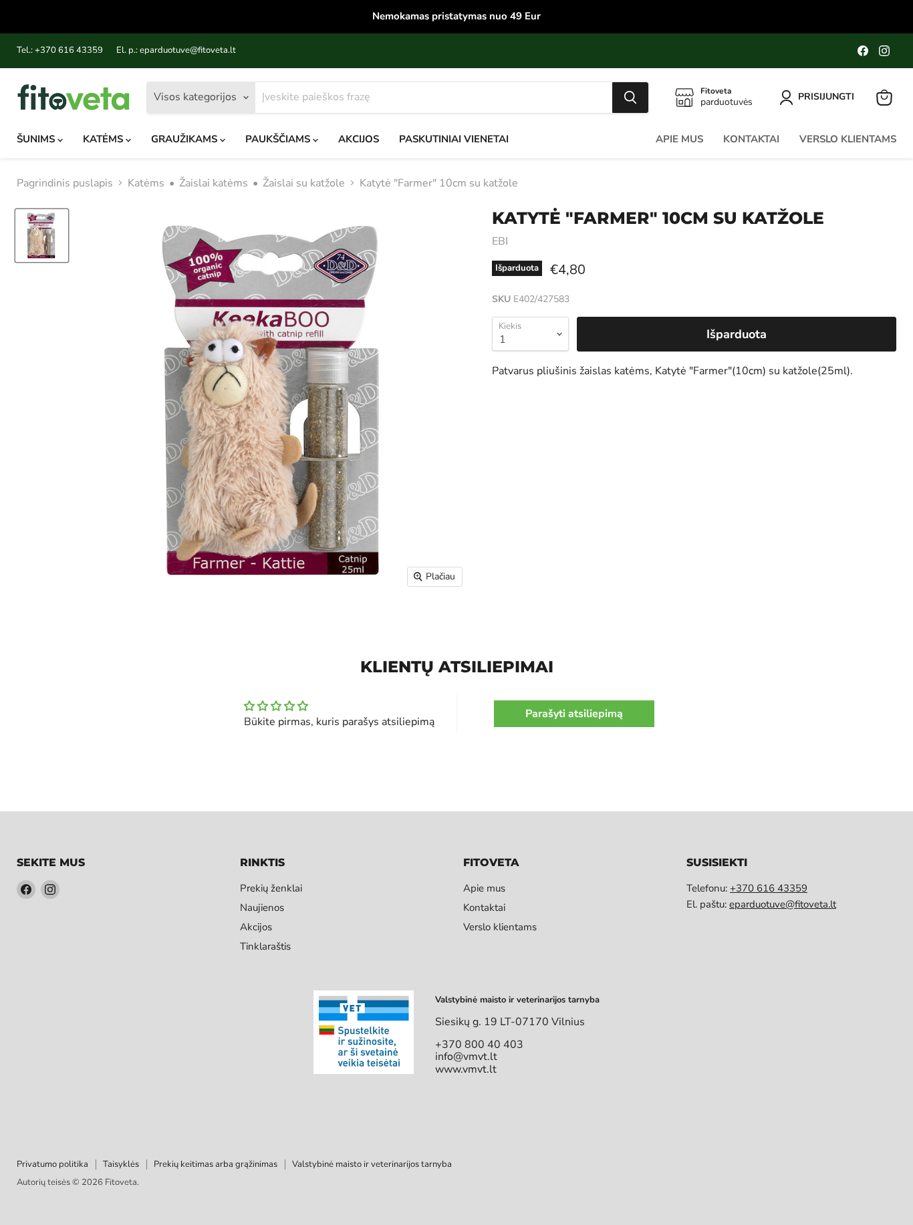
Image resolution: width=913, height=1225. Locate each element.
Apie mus (679, 139)
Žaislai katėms (213, 183)
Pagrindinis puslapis (65, 183)
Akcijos (358, 139)
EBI (500, 241)
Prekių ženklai (271, 888)
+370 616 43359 (768, 888)
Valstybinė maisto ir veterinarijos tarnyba (372, 1164)
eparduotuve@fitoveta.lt (782, 904)
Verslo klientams (847, 139)
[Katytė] (41, 235)
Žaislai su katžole (304, 183)
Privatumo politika (52, 1164)
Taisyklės (121, 1164)
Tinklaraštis (265, 946)
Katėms (104, 139)
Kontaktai (751, 139)
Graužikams (185, 139)
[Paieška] (630, 97)
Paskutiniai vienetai (454, 139)
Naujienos (262, 907)
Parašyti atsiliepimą (574, 713)
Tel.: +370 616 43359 (60, 50)
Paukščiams (279, 139)
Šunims (37, 139)
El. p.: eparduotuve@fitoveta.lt (176, 50)
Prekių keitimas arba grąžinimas (215, 1164)
